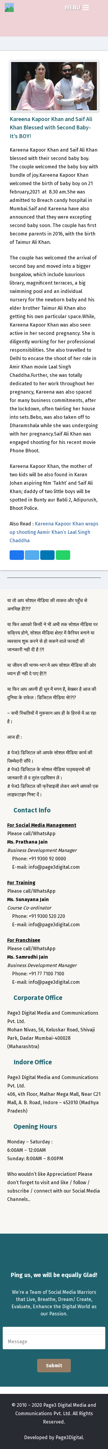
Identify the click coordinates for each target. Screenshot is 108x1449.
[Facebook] (13, 1217)
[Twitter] (25, 1217)
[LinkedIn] (49, 1217)
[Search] (99, 7)
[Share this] (17, 555)
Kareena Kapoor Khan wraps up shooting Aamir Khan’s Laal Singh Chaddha (54, 532)
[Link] (9, 7)
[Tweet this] (32, 555)
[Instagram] (37, 1217)
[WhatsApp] (61, 1217)
